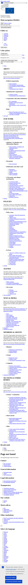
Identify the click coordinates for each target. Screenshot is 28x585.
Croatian (5, 546)
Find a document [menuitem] (13, 164)
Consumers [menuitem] (11, 220)
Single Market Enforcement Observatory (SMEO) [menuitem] (15, 419)
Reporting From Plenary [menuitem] (11, 318)
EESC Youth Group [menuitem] (13, 438)
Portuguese (5, 556)
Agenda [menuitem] (5, 265)
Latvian (5, 551)
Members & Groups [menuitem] (7, 329)
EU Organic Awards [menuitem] (13, 193)
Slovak (5, 559)
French (5, 543)
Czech (4, 533)
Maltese (5, 552)
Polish (4, 555)
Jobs (4, 508)
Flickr (5, 40)
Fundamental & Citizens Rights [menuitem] (16, 233)
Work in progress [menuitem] (13, 154)
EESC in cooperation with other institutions (13, 518)
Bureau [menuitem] (10, 87)
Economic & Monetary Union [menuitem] (16, 222)
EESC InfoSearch (7, 475)
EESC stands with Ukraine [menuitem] (15, 194)
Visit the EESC (6, 465)
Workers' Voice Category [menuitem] (15, 366)
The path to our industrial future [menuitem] (16, 189)
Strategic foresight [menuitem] (13, 173)
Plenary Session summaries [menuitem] (15, 155)
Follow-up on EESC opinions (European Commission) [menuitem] (16, 157)
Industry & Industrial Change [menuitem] (15, 235)
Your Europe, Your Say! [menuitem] (14, 187)
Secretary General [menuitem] (13, 94)
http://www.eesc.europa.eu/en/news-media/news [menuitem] (14, 308)
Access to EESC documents (9, 489)
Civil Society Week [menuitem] (13, 181)
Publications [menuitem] (12, 169)
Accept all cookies (10, 577)
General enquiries (7, 466)
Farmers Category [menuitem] (13, 368)
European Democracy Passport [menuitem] (16, 185)
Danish (5, 534)
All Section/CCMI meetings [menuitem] (12, 283)
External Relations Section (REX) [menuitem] (17, 410)
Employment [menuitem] (12, 225)
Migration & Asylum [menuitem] (14, 238)
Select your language (5, 61)
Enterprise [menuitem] (11, 228)
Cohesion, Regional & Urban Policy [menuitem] (17, 219)
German (5, 535)
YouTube (5, 44)
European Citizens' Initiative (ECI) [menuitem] (17, 188)
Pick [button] (23, 55)
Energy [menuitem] (10, 226)
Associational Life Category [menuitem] (15, 369)
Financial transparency (8, 491)
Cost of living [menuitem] (12, 263)
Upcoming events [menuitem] (13, 291)
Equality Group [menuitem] (12, 436)
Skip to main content (5, 1)
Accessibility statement (8, 494)
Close (16, 60)
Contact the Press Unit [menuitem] (11, 324)
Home (4, 448)
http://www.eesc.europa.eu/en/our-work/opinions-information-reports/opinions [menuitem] (14, 135)
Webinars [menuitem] (11, 290)
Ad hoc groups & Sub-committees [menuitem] (17, 429)
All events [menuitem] (11, 292)
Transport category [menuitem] (13, 373)
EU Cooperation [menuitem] (13, 101)
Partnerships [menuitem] (12, 196)
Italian (4, 548)
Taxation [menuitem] (11, 246)
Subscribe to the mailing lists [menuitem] (12, 325)
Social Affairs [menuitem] (12, 243)
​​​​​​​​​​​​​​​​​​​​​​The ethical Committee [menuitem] (14, 114)
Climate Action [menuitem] (12, 217)
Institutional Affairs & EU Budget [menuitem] (16, 237)
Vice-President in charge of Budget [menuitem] (17, 86)
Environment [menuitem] (12, 229)
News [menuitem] (7, 313)
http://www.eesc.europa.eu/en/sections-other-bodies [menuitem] (15, 391)
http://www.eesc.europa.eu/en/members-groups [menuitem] (14, 344)
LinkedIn (6, 33)
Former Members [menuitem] (13, 351)
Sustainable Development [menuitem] (15, 244)
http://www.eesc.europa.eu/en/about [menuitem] (11, 78)
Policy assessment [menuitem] (13, 174)
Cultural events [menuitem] (12, 293)
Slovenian (5, 560)
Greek (4, 537)
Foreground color (4, 55)
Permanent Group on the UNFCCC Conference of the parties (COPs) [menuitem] (17, 440)
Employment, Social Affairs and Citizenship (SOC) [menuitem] (16, 406)
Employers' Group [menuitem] (13, 357)
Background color (5, 57)
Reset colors (10, 60)
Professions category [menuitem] (14, 371)
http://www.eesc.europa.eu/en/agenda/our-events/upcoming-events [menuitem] (13, 278)
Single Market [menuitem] (12, 242)
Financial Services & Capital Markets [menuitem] (17, 231)
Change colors (4, 53)
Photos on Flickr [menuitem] (10, 326)
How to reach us (7, 463)
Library (5, 473)
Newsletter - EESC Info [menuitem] (11, 317)
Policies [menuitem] (5, 198)
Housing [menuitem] (11, 234)
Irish (4, 544)
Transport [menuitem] (11, 247)
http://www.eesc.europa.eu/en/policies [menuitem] (17, 209)
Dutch (4, 554)
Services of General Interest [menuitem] (15, 240)
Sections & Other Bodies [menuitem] (9, 375)
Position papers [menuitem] (12, 152)
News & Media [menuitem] (6, 295)
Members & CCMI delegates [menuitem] (15, 349)
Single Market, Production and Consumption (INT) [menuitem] (16, 400)
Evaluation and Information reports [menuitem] (17, 150)
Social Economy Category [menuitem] (15, 372)
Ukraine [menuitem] (5, 442)
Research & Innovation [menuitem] (14, 239)
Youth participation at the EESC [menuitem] (16, 260)
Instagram (6, 35)
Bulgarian (5, 532)
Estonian (5, 541)
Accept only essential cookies (13, 581)
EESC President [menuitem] (13, 83)
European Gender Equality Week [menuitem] (16, 259)
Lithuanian (5, 550)
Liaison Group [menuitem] (12, 430)
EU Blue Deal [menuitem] (12, 261)
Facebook (6, 36)
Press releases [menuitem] (9, 315)
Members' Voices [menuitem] (10, 320)
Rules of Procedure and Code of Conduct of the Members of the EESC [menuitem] (17, 112)
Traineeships (6, 509)
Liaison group (6, 519)
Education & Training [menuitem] (14, 224)
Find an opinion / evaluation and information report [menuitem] (16, 147)
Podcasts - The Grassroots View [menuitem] (13, 321)
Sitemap (5, 500)
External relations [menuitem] (13, 230)
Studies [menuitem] (10, 172)
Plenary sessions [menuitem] (10, 281)
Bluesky (5, 38)
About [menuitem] (4, 65)
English (5, 538)
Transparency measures (8, 488)
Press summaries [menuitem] (10, 316)
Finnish (5, 542)
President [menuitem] (5, 327)
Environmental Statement (9, 482)
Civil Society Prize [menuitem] (13, 184)
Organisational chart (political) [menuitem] (16, 89)
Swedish (5, 561)
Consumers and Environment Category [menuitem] (18, 367)
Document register (7, 472)
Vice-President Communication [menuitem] (16, 85)
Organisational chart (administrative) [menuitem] (17, 95)
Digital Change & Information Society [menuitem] (17, 221)
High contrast (4, 47)
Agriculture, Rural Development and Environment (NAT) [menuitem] (17, 408)
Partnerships (6, 512)
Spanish (5, 539)
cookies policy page (11, 569)
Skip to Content (7, 23)
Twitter (5, 37)
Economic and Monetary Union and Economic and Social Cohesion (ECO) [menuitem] (18, 398)
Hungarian (5, 547)
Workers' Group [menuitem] (12, 359)
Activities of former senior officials (11, 493)
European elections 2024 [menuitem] (14, 183)
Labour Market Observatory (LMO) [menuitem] (17, 423)
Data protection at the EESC (9, 481)
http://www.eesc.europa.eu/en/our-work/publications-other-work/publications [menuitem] (13, 137)
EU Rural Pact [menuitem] (12, 264)
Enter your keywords (5, 24)
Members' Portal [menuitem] (13, 352)
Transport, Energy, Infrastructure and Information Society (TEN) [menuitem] (17, 403)
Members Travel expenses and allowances (12, 492)
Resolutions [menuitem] (12, 153)
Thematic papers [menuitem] (13, 170)
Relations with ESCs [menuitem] (14, 197)
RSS (4, 502)
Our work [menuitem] (5, 115)
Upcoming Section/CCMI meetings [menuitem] (14, 284)
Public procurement (7, 510)
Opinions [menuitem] (11, 149)
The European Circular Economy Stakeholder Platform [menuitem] (16, 257)
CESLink (5, 520)
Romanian (5, 557)
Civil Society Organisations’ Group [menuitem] (17, 360)
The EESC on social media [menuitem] (12, 322)
